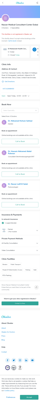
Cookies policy (9, 391)
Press (3, 336)
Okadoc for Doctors (8, 332)
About (3, 328)
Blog (3, 340)
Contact (4, 352)
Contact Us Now (20, 303)
